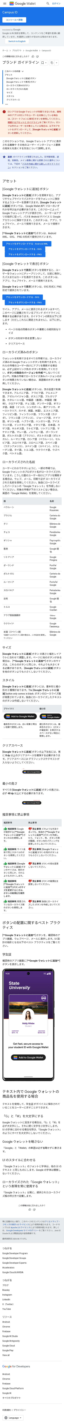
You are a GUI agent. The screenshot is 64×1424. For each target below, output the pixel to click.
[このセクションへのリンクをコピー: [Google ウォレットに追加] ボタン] (52, 189)
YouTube (6, 1309)
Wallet (31, 4)
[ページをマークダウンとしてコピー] (52, 62)
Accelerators (8, 1267)
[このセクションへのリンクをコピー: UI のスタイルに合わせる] (39, 1160)
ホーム (5, 50)
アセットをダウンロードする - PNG (25, 254)
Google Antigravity (11, 1341)
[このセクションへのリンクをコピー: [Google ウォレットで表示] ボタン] (52, 264)
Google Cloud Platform (13, 1388)
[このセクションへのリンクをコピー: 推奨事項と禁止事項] (32, 815)
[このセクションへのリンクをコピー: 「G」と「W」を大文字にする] (46, 1116)
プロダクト (17, 50)
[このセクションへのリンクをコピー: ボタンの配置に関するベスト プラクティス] (16, 928)
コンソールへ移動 (14, 20)
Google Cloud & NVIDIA (12, 1272)
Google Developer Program (15, 1253)
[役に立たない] (37, 56)
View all (6, 1355)
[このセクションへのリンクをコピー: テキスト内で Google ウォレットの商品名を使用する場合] (41, 1096)
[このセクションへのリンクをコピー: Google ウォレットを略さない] (46, 1142)
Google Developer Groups (14, 1258)
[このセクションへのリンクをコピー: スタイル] (17, 680)
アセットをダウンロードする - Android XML (27, 243)
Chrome (6, 1326)
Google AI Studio (10, 1336)
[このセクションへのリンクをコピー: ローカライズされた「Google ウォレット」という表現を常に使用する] (41, 1186)
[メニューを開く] (5, 3)
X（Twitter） (8, 1304)
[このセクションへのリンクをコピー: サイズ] (14, 648)
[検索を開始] (48, 3)
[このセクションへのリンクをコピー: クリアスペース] (26, 746)
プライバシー (20, 1410)
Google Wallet (32, 50)
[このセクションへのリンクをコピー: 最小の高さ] (20, 784)
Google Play (7, 1350)
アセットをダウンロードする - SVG (25, 249)
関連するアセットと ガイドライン (23, 122)
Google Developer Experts (14, 1263)
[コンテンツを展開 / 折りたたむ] (22, 71)
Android (6, 1322)
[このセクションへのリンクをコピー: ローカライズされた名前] (38, 462)
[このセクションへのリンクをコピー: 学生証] (14, 955)
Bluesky (6, 1290)
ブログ (5, 1285)
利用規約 (6, 1410)
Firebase (6, 1331)
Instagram (7, 1295)
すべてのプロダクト (11, 1398)
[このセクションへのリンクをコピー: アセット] (20, 181)
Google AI (6, 1393)
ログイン (56, 3)
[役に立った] (33, 56)
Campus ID (10, 12)
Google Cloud (8, 1345)
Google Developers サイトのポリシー (22, 1230)
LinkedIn (6, 1299)
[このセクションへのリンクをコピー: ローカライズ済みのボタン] (41, 352)
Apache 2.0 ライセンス (20, 1227)
